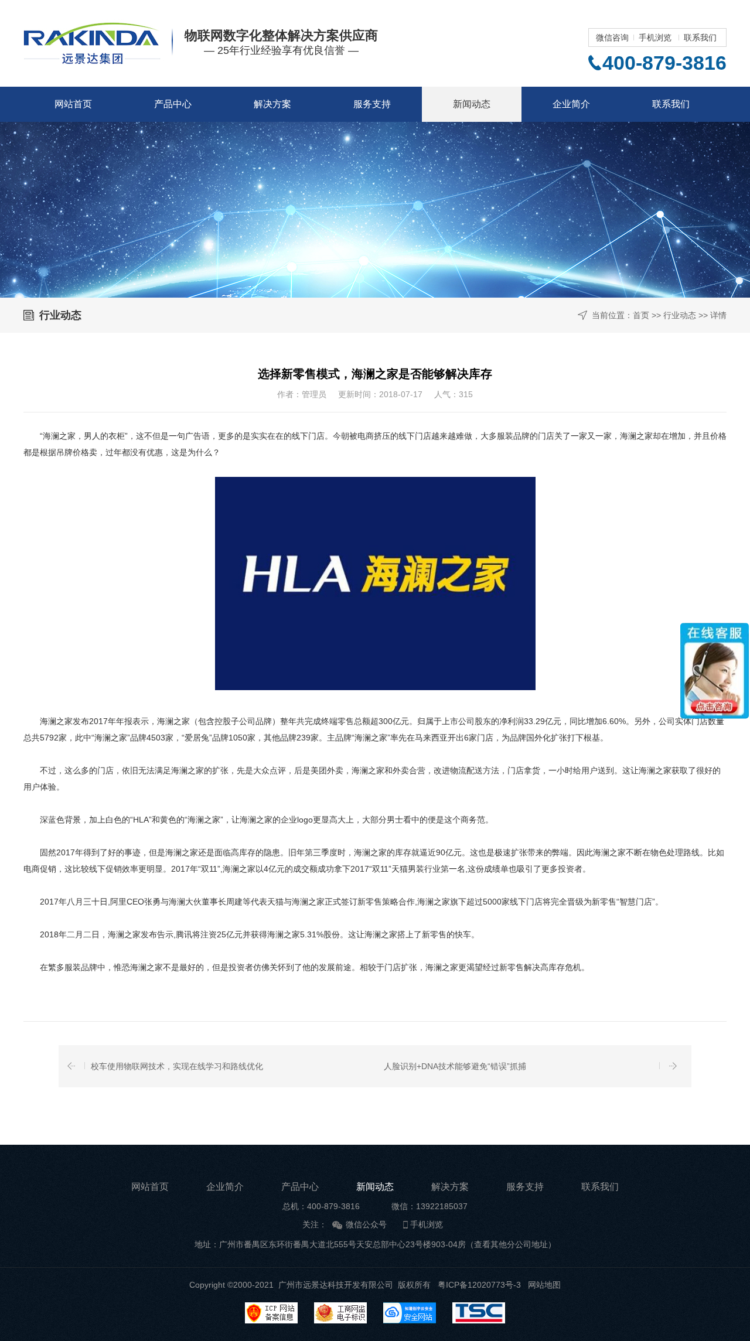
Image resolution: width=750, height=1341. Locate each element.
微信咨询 (612, 37)
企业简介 (571, 104)
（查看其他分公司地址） (511, 1244)
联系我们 (700, 37)
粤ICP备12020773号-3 (479, 1284)
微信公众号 (366, 1224)
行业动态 (679, 315)
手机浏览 (655, 37)
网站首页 (73, 104)
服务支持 (372, 104)
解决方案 (272, 104)
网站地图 (544, 1284)
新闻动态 (471, 104)
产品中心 (173, 104)
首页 (641, 315)
